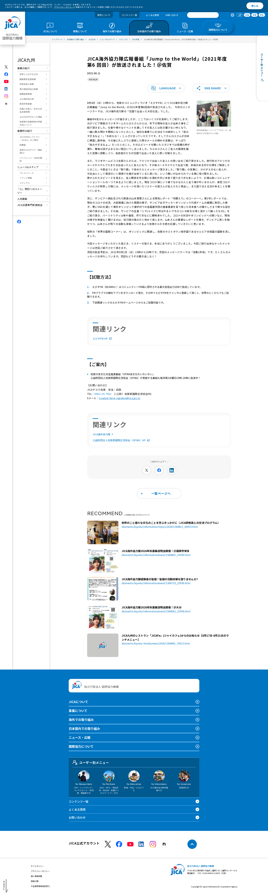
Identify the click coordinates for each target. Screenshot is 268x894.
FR (254, 15)
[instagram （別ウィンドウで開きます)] (153, 844)
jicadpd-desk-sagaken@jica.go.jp (119, 398)
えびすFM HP (100, 338)
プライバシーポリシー (64, 7)
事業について (78, 710)
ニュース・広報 (79, 737)
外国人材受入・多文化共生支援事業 (31, 110)
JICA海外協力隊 (27, 98)
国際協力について (81, 746)
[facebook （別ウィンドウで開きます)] (119, 844)
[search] (203, 15)
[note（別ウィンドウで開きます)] (6, 104)
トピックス (25, 182)
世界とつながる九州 (29, 74)
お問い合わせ (171, 15)
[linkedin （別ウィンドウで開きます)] (141, 844)
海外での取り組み (81, 719)
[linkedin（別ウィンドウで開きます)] (6, 89)
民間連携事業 (26, 93)
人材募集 (22, 199)
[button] (166, 88)
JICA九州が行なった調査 (31, 116)
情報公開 (34, 881)
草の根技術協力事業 (29, 89)
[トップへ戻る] (192, 844)
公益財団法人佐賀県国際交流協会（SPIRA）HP (119, 440)
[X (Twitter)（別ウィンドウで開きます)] (6, 67)
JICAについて (78, 701)
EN (247, 15)
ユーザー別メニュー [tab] (94, 762)
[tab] (232, 15)
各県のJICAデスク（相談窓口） (31, 151)
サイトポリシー (37, 866)
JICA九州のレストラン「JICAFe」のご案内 (30, 138)
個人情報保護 (36, 876)
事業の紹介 (23, 68)
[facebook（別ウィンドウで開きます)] (6, 74)
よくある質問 (152, 15)
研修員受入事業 (27, 84)
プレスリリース (27, 173)
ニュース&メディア (28, 167)
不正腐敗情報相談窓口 (40, 886)
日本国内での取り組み (84, 728)
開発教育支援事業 (28, 79)
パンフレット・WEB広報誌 (31, 159)
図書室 (23, 144)
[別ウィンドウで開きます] (147, 470)
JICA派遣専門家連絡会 (29, 205)
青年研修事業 (26, 103)
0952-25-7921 (103, 394)
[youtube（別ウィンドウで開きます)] (6, 81)
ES (261, 15)
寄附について (103, 15)
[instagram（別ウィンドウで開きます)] (6, 96)
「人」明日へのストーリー (29, 191)
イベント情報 (26, 177)
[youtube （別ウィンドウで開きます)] (130, 844)
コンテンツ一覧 (129, 15)
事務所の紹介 (24, 131)
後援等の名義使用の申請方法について (31, 123)
